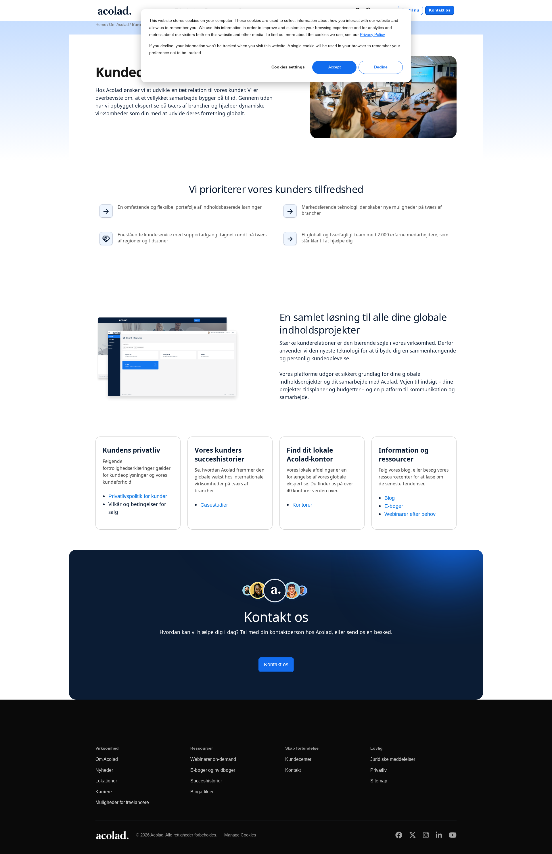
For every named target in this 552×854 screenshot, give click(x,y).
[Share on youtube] (453, 835)
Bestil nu (410, 10)
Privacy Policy (372, 34)
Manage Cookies (240, 834)
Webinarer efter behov (410, 514)
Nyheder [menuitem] (104, 770)
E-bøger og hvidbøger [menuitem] (212, 770)
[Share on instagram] (426, 835)
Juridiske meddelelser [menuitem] (392, 759)
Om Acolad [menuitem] (106, 759)
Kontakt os (440, 10)
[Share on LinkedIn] (439, 835)
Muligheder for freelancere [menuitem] (122, 802)
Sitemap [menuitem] (378, 780)
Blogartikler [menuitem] (202, 791)
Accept (334, 67)
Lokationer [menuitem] (106, 780)
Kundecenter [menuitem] (298, 759)
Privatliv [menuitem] (378, 770)
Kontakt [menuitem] (293, 770)
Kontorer (302, 505)
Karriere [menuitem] (103, 791)
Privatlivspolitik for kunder (137, 496)
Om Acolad (119, 24)
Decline (381, 67)
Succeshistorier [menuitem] (206, 780)
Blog (389, 498)
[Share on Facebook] (398, 835)
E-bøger (393, 506)
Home (100, 24)
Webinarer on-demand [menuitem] (213, 759)
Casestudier (214, 505)
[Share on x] (412, 835)
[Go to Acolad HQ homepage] (114, 10)
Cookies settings (288, 67)
